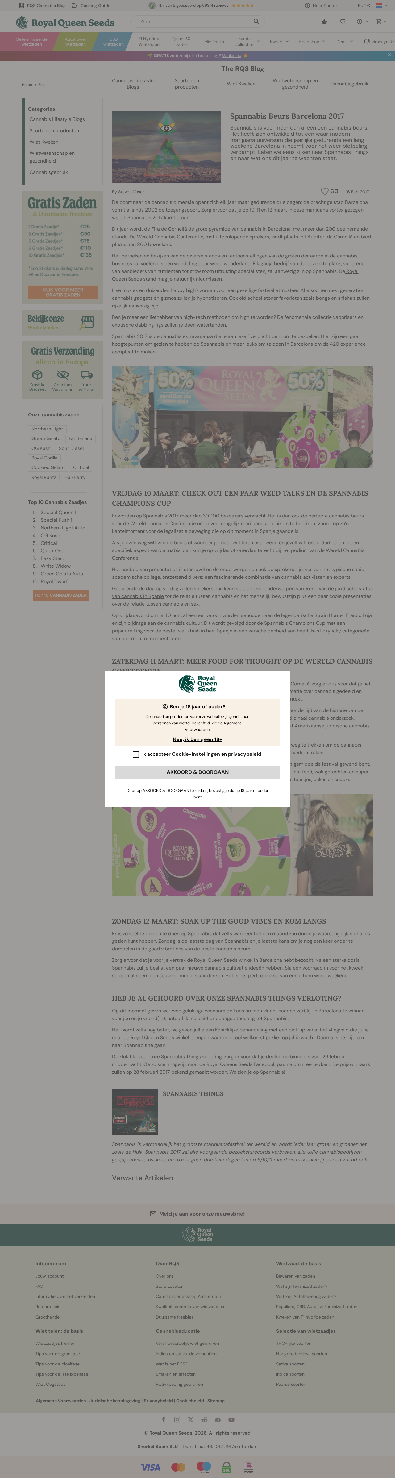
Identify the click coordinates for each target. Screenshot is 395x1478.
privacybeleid (244, 754)
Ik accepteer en (201, 754)
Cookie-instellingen (196, 754)
